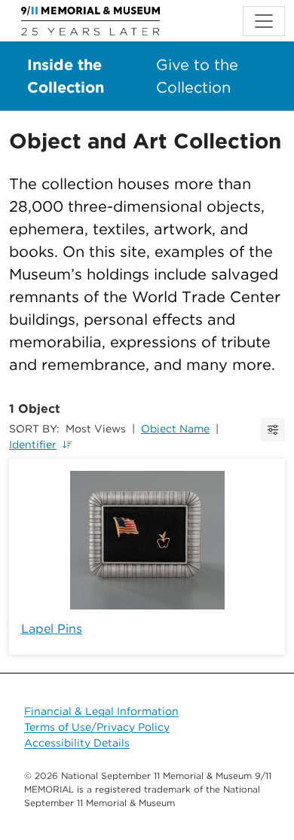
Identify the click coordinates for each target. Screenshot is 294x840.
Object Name (175, 429)
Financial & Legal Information (101, 711)
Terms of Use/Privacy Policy (97, 727)
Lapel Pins (51, 629)
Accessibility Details (77, 743)
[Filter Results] (273, 429)
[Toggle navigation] (264, 21)
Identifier (33, 444)
